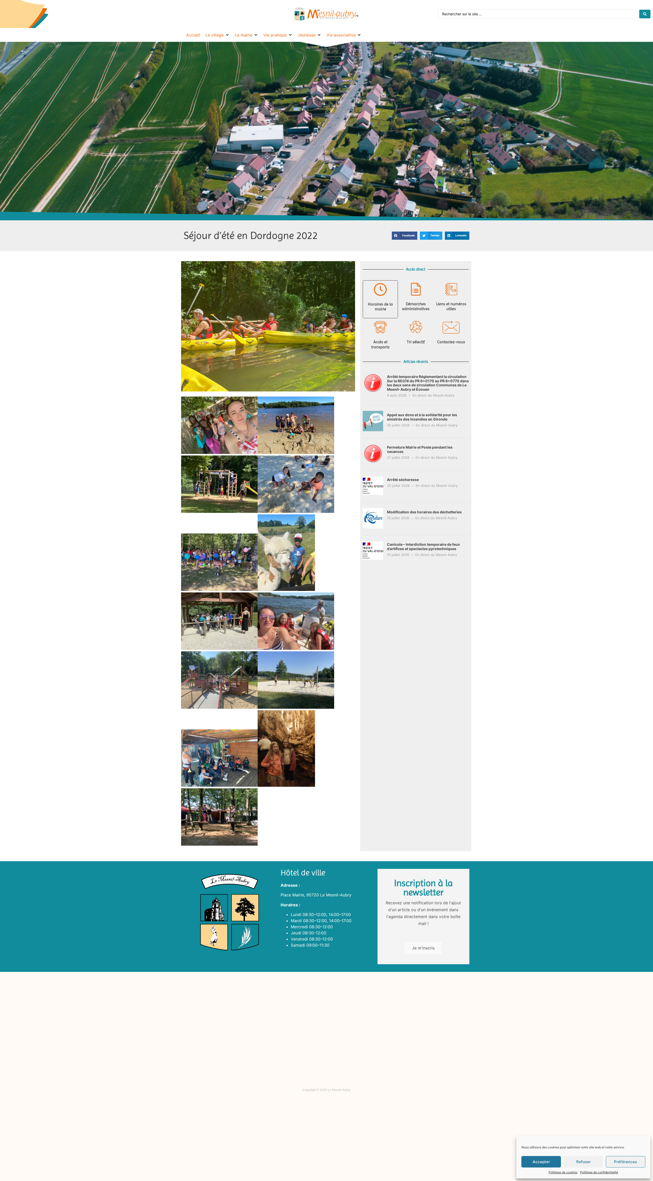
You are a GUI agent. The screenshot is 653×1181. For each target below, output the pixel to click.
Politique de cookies (563, 1172)
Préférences (625, 1161)
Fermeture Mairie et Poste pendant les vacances (420, 449)
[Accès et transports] (380, 327)
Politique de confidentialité (599, 1172)
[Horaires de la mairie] (380, 289)
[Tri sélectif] (415, 327)
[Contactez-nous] (451, 327)
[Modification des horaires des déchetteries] (373, 526)
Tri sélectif (416, 341)
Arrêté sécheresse (403, 479)
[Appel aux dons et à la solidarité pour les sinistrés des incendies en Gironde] (373, 429)
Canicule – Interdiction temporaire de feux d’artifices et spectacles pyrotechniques (423, 546)
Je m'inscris (423, 947)
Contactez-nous (451, 341)
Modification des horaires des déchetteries (424, 512)
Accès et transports (380, 344)
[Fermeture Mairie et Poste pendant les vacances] (373, 462)
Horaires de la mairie (380, 306)
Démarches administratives (416, 306)
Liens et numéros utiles (451, 306)
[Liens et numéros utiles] (451, 289)
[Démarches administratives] (415, 289)
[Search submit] (644, 14)
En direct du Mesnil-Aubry (433, 395)
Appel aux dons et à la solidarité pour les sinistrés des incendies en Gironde (422, 417)
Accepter (541, 1161)
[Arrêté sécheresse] (373, 494)
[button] (404, 236)
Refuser (583, 1161)
